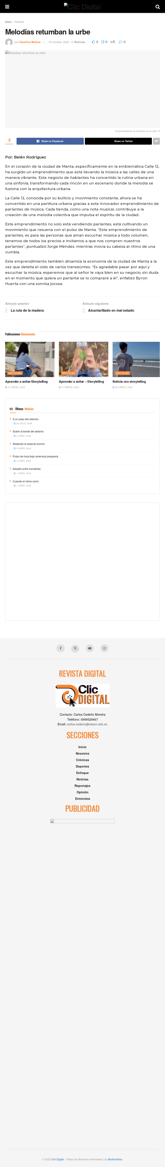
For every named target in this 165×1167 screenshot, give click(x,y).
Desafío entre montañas (27, 469)
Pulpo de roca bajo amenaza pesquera (35, 456)
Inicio (8, 21)
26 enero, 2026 (124, 387)
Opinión (83, 792)
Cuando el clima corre (25, 481)
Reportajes (82, 785)
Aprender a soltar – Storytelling (81, 381)
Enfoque (82, 773)
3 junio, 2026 (23, 448)
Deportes (82, 766)
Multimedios (115, 1159)
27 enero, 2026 (16, 387)
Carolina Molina (29, 42)
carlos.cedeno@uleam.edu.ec (87, 724)
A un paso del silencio (25, 419)
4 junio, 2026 (23, 435)
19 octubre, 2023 (58, 42)
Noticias (19, 21)
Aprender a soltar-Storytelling (26, 381)
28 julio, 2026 (24, 423)
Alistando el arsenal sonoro (29, 444)
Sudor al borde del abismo (28, 431)
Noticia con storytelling (129, 381)
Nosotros (82, 753)
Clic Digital (57, 1159)
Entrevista (82, 798)
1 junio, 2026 (23, 473)
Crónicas (82, 760)
